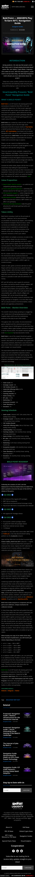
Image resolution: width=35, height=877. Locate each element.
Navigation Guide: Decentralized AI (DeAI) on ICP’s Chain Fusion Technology (11, 756)
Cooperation (17, 845)
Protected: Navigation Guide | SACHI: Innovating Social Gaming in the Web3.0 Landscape (11, 731)
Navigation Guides (17, 26)
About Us (9, 827)
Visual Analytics (26, 841)
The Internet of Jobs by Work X (10, 744)
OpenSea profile (23, 599)
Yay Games (29, 127)
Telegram (10, 691)
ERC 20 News (9, 831)
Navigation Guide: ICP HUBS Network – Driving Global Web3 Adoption (11, 770)
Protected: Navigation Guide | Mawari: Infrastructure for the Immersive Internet (11, 716)
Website (3, 691)
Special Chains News (9, 841)
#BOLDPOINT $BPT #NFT (13, 700)
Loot (29, 176)
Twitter (17, 691)
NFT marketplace (11, 131)
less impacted (9, 333)
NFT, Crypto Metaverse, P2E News (9, 836)
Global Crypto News (26, 831)
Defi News (26, 827)
